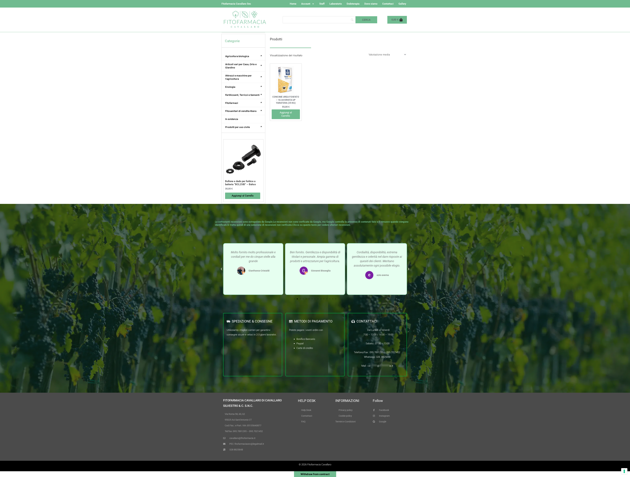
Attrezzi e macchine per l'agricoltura (243, 77)
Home (293, 3)
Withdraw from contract (315, 474)
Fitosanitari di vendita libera (243, 111)
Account (305, 3)
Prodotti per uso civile (243, 127)
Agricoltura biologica (243, 56)
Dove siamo (370, 3)
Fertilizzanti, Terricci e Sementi (243, 95)
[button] (221, 269)
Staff (322, 3)
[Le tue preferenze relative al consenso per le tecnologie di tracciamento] (624, 471)
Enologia (243, 87)
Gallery (402, 3)
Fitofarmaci (243, 103)
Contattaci (388, 3)
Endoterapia (353, 3)
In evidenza (231, 119)
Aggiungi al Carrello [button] (243, 195)
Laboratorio (335, 3)
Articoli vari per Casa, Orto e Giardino (243, 66)
